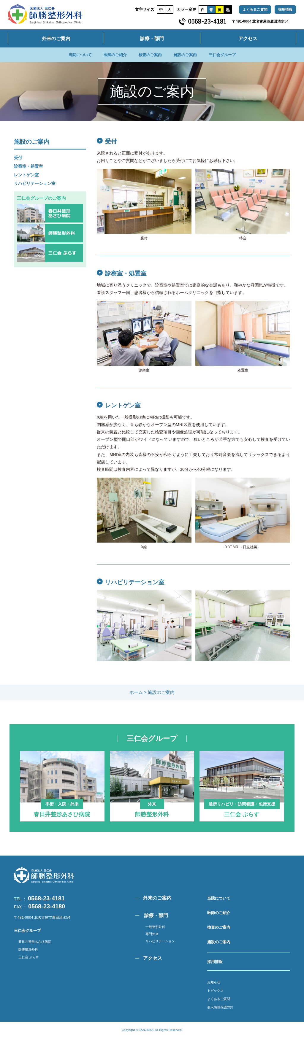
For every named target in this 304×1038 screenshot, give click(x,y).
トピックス (215, 990)
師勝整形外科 (28, 949)
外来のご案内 (56, 38)
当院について (80, 55)
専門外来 (152, 934)
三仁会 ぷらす (28, 957)
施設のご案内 (185, 55)
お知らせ (213, 982)
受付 (18, 157)
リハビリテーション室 (35, 183)
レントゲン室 (26, 174)
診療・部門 (152, 38)
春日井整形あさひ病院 (34, 941)
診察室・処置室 (28, 166)
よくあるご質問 (255, 9)
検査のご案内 (150, 55)
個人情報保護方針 (220, 1007)
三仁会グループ (222, 55)
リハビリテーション (160, 941)
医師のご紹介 (115, 55)
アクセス (247, 38)
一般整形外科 (155, 927)
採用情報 (285, 9)
